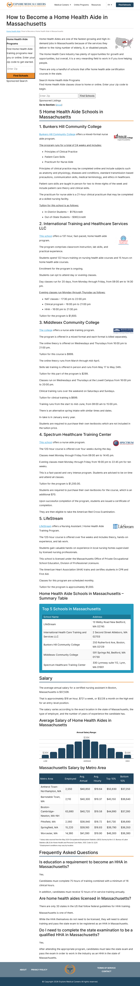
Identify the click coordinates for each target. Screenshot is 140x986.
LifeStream (45, 526)
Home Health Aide (13, 31)
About (23, 969)
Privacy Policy (39, 969)
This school (45, 236)
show (59, 105)
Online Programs (81, 5)
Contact (106, 971)
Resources (96, 5)
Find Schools (125, 5)
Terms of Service (106, 968)
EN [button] (109, 5)
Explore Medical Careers (70, 981)
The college (45, 330)
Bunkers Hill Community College (57, 134)
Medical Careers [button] (61, 5)
